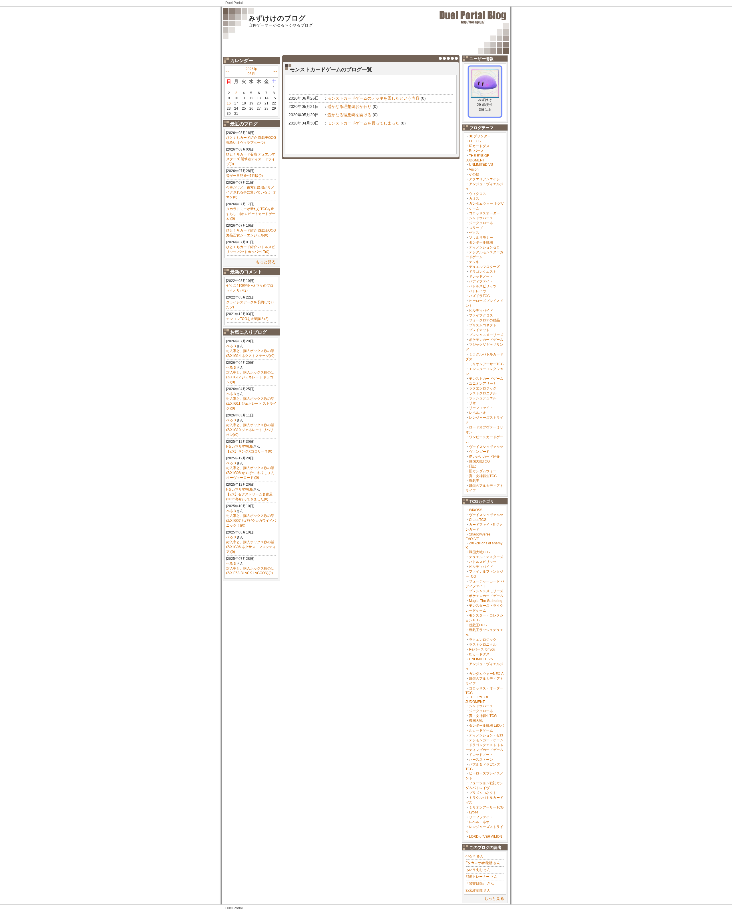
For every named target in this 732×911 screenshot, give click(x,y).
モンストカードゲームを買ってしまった (363, 123)
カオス (474, 199)
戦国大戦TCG (479, 461)
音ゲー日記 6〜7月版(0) (244, 176)
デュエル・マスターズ (486, 557)
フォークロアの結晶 (484, 320)
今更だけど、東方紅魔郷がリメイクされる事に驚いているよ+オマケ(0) (251, 192)
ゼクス (474, 233)
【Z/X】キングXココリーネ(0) (249, 451)
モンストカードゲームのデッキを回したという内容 (373, 98)
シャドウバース (481, 218)
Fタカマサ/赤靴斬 (239, 446)
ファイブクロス (481, 315)
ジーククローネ (481, 223)
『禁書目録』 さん (480, 884)
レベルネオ (477, 413)
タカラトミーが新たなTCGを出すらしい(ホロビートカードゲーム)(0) (250, 214)
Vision (474, 169)
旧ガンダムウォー (482, 471)
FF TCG (475, 141)
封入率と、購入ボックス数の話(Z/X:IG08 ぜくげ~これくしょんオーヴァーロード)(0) (250, 473)
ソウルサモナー (481, 238)
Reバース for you (482, 649)
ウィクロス (477, 194)
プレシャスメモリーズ (486, 335)
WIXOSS (475, 510)
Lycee (473, 812)
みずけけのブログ (277, 18)
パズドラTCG (479, 296)
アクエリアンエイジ (484, 179)
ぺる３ (231, 346)
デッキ (474, 262)
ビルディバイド (481, 311)
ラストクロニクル (482, 393)
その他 (474, 174)
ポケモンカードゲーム (486, 340)
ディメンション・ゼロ (486, 735)
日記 (472, 466)
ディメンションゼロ (484, 247)
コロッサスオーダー (484, 213)
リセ (472, 403)
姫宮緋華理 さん (478, 890)
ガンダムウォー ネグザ (486, 203)
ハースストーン (481, 760)
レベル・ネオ (479, 822)
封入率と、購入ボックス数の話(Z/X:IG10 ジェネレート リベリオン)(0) (250, 430)
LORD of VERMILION (485, 837)
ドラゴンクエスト (482, 272)
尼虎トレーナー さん (481, 877)
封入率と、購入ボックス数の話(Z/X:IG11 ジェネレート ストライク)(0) (251, 403)
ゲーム (474, 208)
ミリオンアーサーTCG (486, 364)
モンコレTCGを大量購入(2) (247, 319)
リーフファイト (481, 408)
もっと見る (266, 262)
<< (228, 72)
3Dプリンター (480, 136)
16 (229, 103)
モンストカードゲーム (486, 379)
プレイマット (479, 330)
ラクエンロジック (482, 388)
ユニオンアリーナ (482, 384)
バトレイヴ (477, 291)
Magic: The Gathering (485, 601)
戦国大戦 (476, 721)
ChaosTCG (477, 520)
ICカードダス (479, 146)
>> (275, 72)
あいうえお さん (478, 870)
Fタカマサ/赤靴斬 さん (483, 863)
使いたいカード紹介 (484, 456)
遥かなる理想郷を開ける (349, 114)
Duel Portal (234, 3)
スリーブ (476, 228)
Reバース (476, 151)
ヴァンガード (479, 452)
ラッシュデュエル (482, 398)
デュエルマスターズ (484, 267)
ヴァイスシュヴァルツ (486, 447)
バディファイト (481, 281)
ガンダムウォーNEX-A (486, 674)
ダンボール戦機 (481, 242)
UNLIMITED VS (481, 165)
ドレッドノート (481, 276)
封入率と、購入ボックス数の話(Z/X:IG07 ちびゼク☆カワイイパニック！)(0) (251, 520)
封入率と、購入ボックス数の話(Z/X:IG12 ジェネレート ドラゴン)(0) (250, 377)
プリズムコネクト (482, 325)
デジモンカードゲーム (486, 740)
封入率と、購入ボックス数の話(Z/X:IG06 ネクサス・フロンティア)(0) (251, 547)
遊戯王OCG (478, 625)
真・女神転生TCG (483, 476)
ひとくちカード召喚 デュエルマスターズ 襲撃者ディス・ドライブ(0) (250, 159)
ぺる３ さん (475, 856)
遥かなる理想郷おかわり (349, 106)
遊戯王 (474, 481)
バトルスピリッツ (482, 286)
